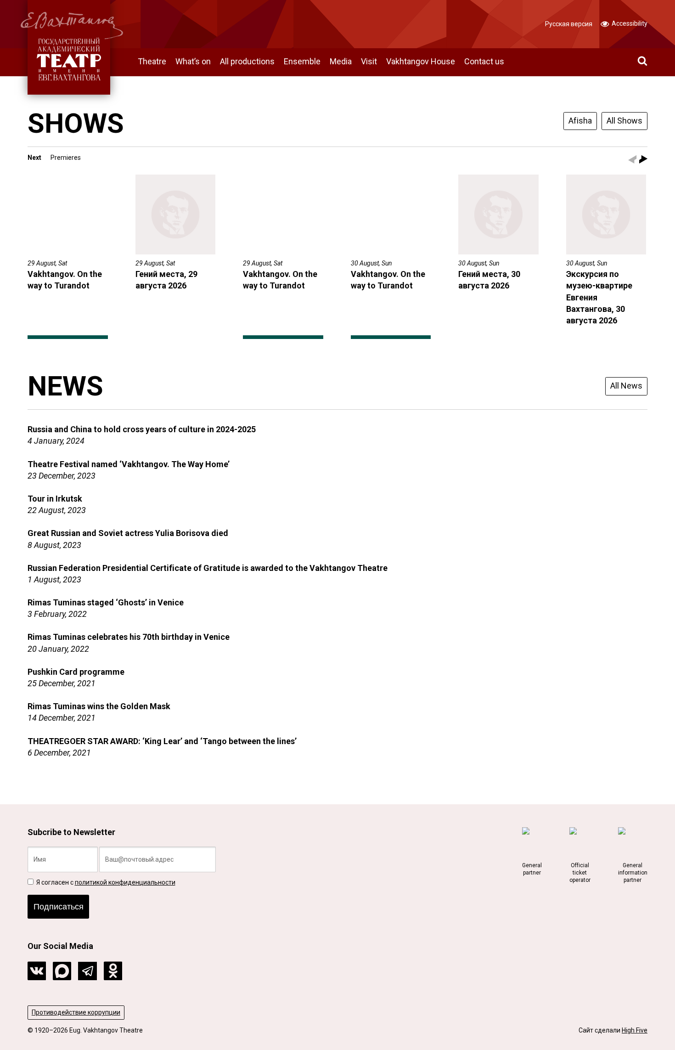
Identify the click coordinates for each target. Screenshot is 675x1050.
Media (341, 61)
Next (34, 157)
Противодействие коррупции (76, 1012)
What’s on (193, 61)
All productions (247, 61)
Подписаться (59, 906)
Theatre (152, 61)
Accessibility (628, 23)
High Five (634, 1030)
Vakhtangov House (420, 61)
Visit (369, 61)
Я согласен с (105, 882)
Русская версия (568, 24)
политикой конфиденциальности (125, 882)
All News (626, 385)
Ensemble (302, 61)
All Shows (624, 120)
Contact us (484, 61)
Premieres (66, 157)
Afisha (580, 120)
